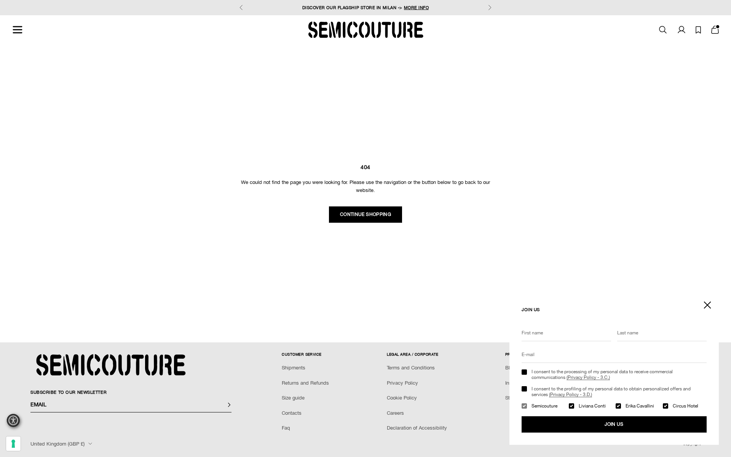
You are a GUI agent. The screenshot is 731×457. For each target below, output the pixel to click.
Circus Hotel (685, 406)
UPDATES (322, 11)
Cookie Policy (402, 398)
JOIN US (614, 424)
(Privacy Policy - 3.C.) (588, 377)
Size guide (293, 398)
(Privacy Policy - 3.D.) (570, 394)
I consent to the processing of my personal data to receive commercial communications (602, 374)
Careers (395, 413)
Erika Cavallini (640, 406)
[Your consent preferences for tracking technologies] (13, 443)
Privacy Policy (402, 383)
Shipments (293, 368)
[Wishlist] (698, 30)
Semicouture (544, 406)
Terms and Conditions (411, 368)
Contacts (292, 413)
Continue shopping (365, 214)
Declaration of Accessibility (417, 428)
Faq (286, 428)
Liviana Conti (592, 406)
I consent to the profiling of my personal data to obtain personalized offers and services (611, 391)
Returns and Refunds (305, 383)
